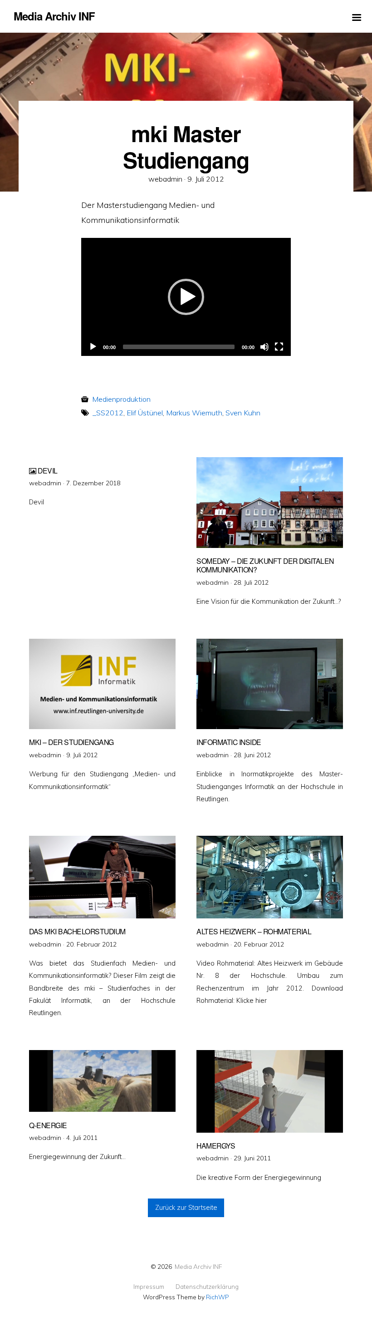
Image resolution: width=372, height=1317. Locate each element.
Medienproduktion (121, 399)
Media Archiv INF (198, 1266)
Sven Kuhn (242, 412)
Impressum (148, 1286)
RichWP (217, 1297)
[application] (186, 297)
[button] (186, 297)
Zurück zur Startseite (186, 1208)
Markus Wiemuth (194, 412)
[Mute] (264, 346)
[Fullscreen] (279, 346)
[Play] (93, 346)
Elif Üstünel (145, 412)
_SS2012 (108, 412)
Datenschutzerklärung (207, 1286)
